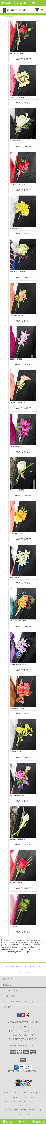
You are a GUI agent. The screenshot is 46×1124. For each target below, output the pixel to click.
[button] (39, 10)
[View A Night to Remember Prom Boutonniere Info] (23, 254)
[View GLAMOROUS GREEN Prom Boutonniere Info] (23, 80)
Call (8, 1121)
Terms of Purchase (30, 1110)
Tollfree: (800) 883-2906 (23, 1039)
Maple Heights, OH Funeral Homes (19, 1093)
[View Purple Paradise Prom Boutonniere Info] (23, 429)
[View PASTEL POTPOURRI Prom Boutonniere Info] (23, 298)
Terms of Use (23, 1114)
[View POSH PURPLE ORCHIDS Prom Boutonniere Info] (23, 647)
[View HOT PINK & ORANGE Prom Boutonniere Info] (23, 691)
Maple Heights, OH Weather (17, 1101)
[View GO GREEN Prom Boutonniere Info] (23, 909)
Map (24, 1121)
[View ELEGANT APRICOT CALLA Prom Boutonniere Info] (23, 385)
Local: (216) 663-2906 (23, 1035)
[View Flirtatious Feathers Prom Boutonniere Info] (23, 603)
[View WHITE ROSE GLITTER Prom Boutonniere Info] (23, 473)
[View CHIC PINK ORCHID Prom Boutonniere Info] (23, 342)
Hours (39, 1121)
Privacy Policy (12, 1110)
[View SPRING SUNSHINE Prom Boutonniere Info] (23, 211)
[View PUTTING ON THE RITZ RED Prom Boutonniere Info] (23, 36)
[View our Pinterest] (23, 1016)
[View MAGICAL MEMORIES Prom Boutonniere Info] (23, 778)
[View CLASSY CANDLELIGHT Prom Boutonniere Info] (23, 822)
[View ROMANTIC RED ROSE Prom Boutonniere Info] (23, 865)
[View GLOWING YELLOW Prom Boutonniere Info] (23, 734)
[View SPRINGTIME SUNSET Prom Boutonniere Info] (23, 516)
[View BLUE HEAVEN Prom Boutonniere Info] (23, 560)
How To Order (23, 59)
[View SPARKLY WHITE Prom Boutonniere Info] (23, 123)
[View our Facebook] (19, 1016)
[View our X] (27, 1016)
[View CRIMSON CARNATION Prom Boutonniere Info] (23, 167)
